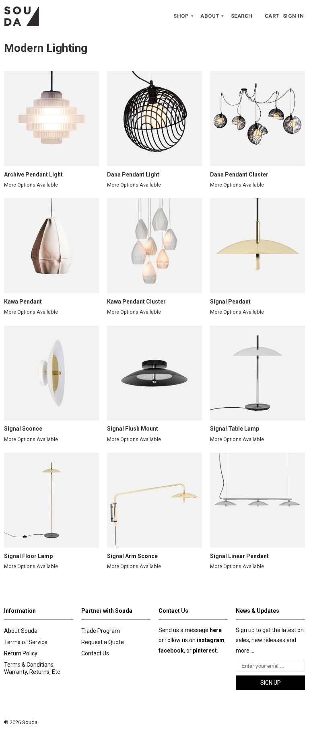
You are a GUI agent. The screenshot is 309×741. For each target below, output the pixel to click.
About (212, 16)
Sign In (293, 16)
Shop (183, 16)
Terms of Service (25, 642)
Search (242, 16)
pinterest (205, 650)
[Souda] (38, 16)
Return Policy (20, 653)
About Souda (20, 631)
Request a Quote (102, 642)
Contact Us (95, 653)
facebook (171, 650)
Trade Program (100, 631)
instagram (211, 640)
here (216, 630)
